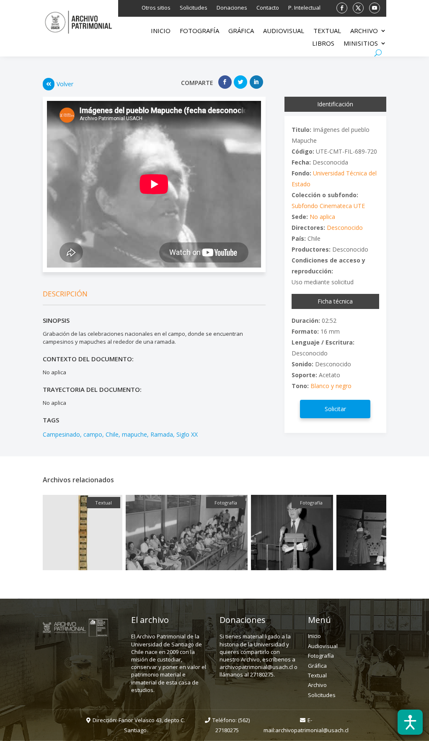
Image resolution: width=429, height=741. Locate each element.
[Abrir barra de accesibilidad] (410, 722)
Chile (112, 434)
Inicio (161, 31)
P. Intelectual (304, 8)
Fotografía (199, 31)
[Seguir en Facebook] (341, 8)
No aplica (322, 217)
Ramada (161, 434)
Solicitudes (193, 8)
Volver (65, 84)
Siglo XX (187, 434)
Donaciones (232, 8)
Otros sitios (156, 8)
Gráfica (241, 31)
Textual (327, 31)
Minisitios (361, 43)
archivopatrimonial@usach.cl (312, 730)
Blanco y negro (330, 386)
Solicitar (335, 409)
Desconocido (345, 228)
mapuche (134, 434)
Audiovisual (283, 31)
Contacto (267, 8)
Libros (323, 43)
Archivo (364, 31)
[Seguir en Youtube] (374, 8)
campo (92, 434)
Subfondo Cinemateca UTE (328, 206)
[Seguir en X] (358, 8)
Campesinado (61, 434)
